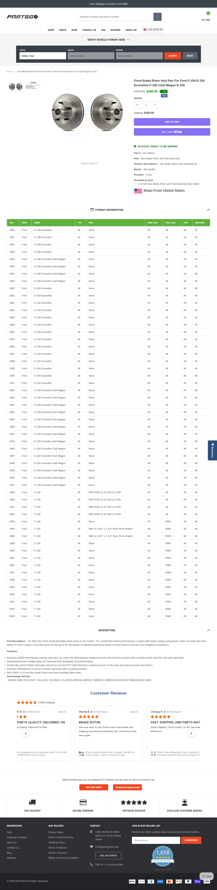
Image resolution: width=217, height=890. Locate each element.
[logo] (24, 17)
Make (71, 50)
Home (51, 30)
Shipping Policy (56, 842)
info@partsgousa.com (107, 846)
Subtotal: (138, 113)
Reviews (116, 30)
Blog (74, 30)
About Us (131, 30)
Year (22, 50)
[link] (16, 88)
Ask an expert (108, 855)
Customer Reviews (109, 693)
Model (119, 50)
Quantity (138, 98)
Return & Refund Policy (60, 837)
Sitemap (11, 857)
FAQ (103, 30)
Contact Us (89, 30)
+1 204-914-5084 (113, 864)
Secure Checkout (57, 852)
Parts (62, 30)
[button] (25, 733)
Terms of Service (57, 847)
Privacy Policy (55, 832)
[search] (157, 17)
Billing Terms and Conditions (63, 857)
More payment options (172, 140)
